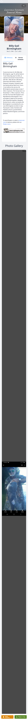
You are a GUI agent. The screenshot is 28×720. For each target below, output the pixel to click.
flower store (6, 124)
